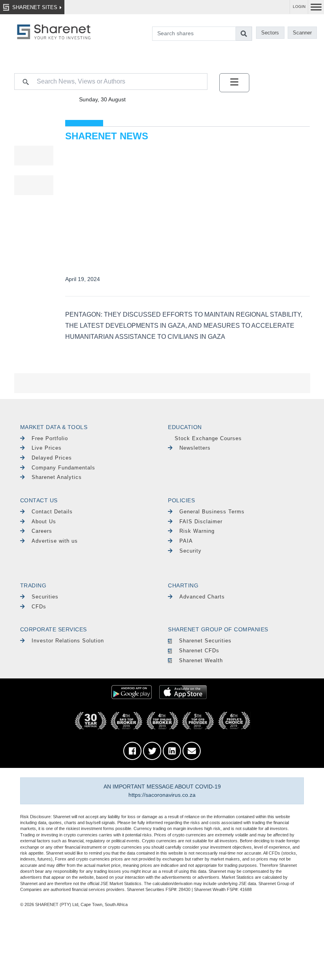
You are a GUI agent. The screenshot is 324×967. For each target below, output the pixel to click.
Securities (45, 597)
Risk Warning (197, 531)
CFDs (39, 607)
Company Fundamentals (63, 468)
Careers (42, 531)
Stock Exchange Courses (208, 438)
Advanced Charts (202, 597)
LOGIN (299, 6)
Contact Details (52, 512)
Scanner (302, 33)
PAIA (186, 541)
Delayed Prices (52, 458)
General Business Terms (212, 512)
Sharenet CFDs (199, 651)
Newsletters (195, 448)
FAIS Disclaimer (200, 521)
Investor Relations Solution (68, 641)
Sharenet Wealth (201, 660)
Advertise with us (55, 541)
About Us (44, 521)
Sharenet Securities (205, 641)
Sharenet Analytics (57, 477)
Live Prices (47, 448)
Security (190, 551)
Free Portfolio (50, 438)
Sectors (270, 33)
